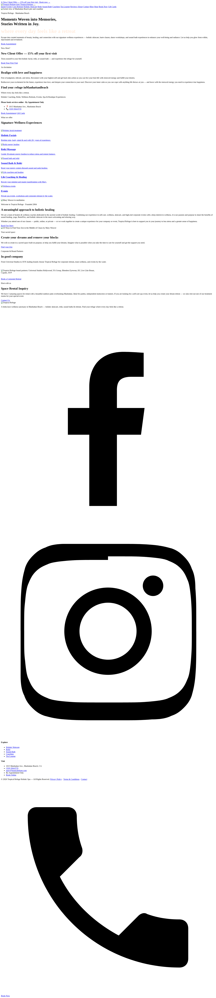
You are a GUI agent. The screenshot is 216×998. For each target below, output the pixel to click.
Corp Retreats (17, 7)
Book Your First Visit (9, 63)
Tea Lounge (65, 7)
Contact (86, 7)
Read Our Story (7, 226)
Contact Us (5, 300)
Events (9, 7)
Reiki (40, 7)
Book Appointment (8, 44)
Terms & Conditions (71, 779)
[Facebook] (108, 523)
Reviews (73, 7)
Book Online (11, 775)
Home (3, 7)
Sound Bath (47, 7)
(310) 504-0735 (15, 109)
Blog (92, 7)
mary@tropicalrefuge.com (16, 770)
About (80, 7)
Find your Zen (6, 247)
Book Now (103, 7)
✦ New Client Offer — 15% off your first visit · (25, 2)
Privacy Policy (56, 779)
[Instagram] (108, 737)
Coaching (56, 7)
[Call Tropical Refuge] (108, 994)
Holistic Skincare (30, 7)
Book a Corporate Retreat (11, 279)
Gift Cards (112, 7)
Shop (96, 7)
